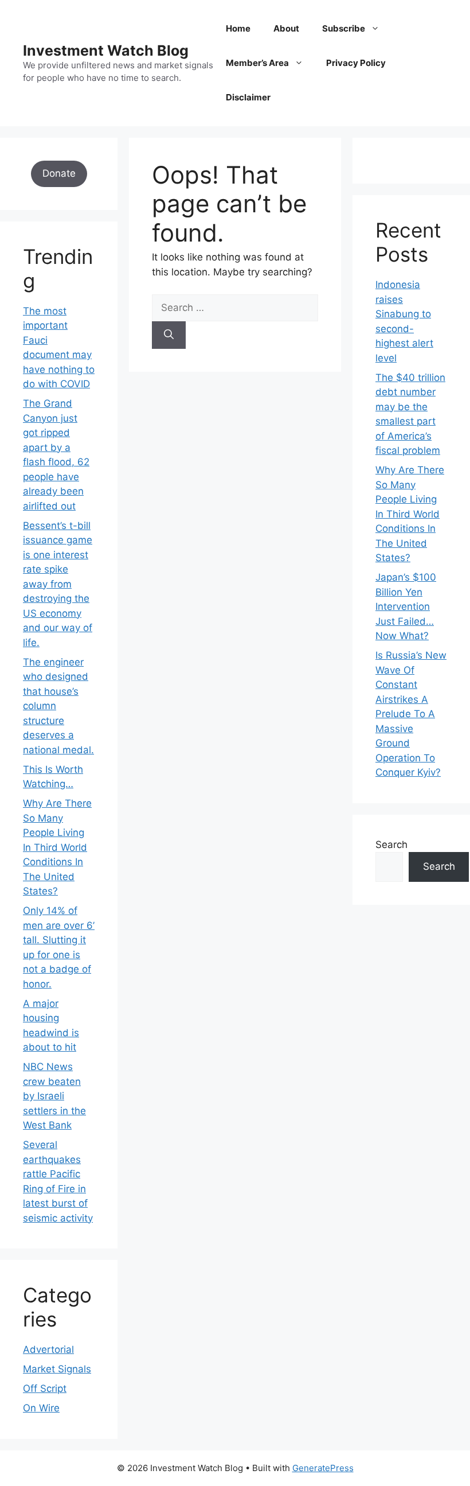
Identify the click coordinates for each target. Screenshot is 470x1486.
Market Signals (57, 1369)
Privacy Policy (356, 62)
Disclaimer (248, 97)
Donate (59, 173)
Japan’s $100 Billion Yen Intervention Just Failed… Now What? (405, 606)
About (286, 28)
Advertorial (48, 1349)
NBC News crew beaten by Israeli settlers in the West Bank (54, 1096)
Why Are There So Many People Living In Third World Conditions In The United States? (57, 847)
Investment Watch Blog (106, 50)
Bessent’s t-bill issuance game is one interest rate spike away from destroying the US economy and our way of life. (57, 584)
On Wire (41, 1408)
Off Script (44, 1388)
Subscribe (343, 28)
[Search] (169, 335)
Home (238, 28)
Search (391, 844)
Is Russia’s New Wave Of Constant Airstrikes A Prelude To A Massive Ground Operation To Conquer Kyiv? (410, 713)
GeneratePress (323, 1467)
